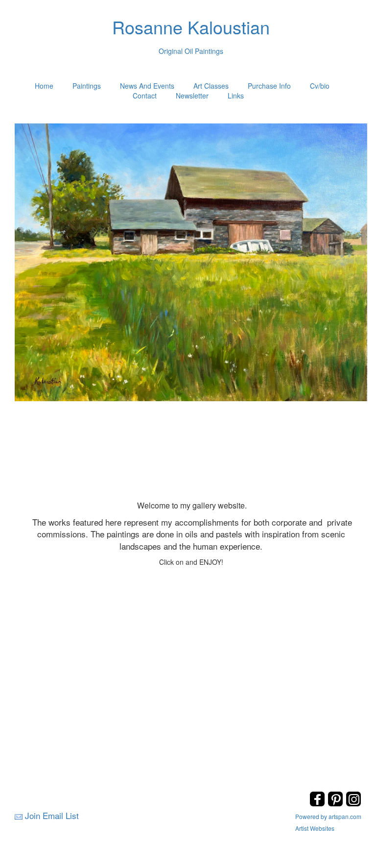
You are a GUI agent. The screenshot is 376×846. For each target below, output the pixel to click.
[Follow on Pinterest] (337, 804)
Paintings (86, 86)
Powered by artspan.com (328, 816)
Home (44, 86)
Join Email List (52, 815)
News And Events (147, 86)
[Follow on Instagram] (353, 804)
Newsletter (192, 95)
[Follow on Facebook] (318, 804)
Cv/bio (319, 86)
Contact (145, 95)
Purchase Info (269, 86)
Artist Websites (314, 828)
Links (236, 95)
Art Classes (211, 86)
